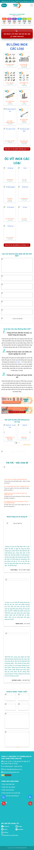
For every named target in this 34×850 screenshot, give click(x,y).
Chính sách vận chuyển (8, 760)
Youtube (19, 799)
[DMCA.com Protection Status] (6, 748)
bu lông (18, 362)
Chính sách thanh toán (8, 757)
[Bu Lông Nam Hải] (17, 5)
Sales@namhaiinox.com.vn (14, 742)
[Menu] (4, 5)
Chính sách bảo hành (8, 763)
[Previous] (4, 432)
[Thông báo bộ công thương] (10, 810)
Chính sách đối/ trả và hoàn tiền (11, 766)
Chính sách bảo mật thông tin (10, 769)
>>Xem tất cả (26, 444)
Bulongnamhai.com (13, 745)
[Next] (30, 432)
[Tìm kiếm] (27, 5)
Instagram (20, 802)
